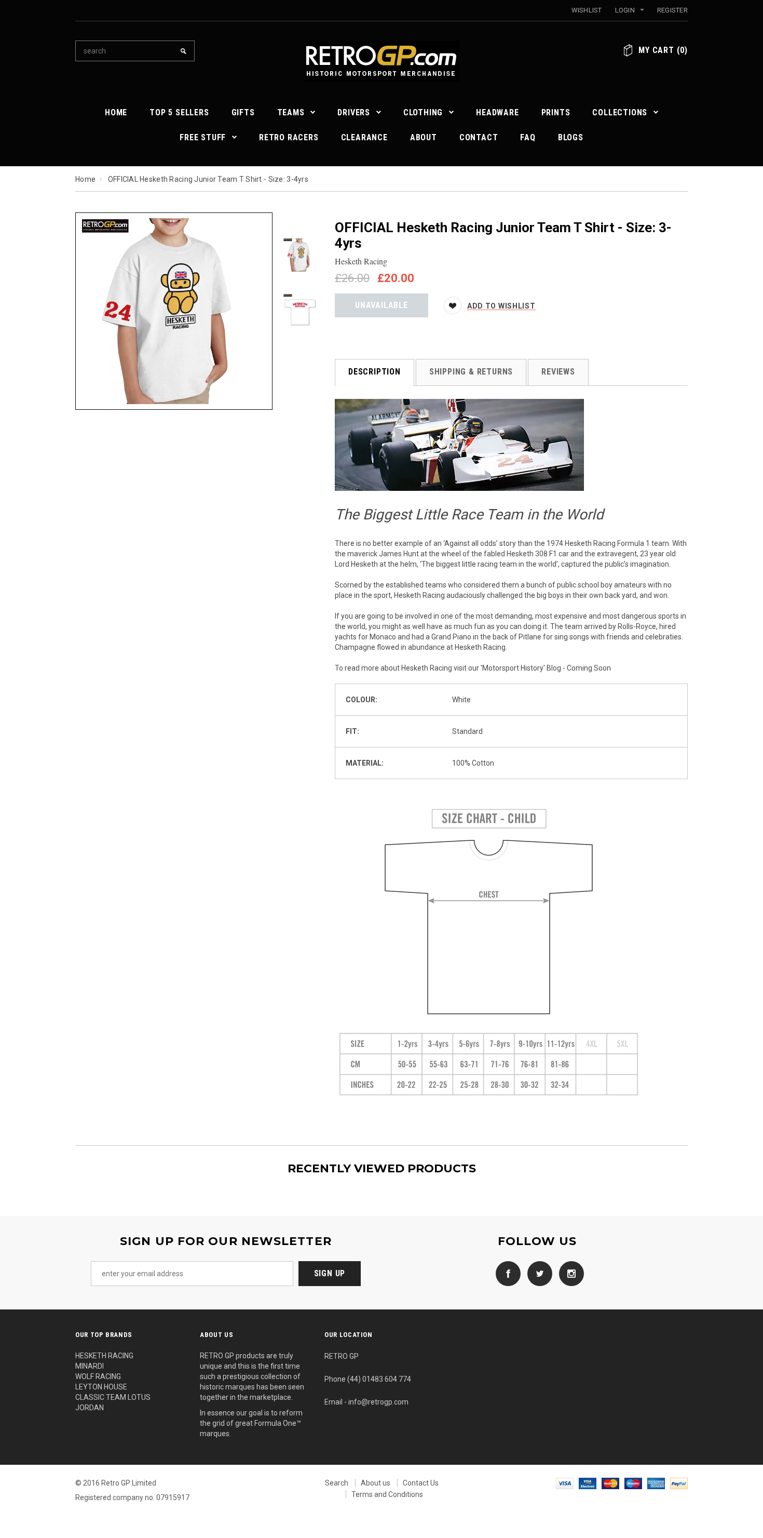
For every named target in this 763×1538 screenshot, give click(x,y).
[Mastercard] (610, 1483)
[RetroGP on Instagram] (569, 1273)
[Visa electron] (587, 1483)
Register (672, 10)
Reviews (558, 372)
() (663, 50)
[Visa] (565, 1483)
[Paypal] (679, 1483)
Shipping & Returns (471, 372)
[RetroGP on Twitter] (537, 1273)
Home (85, 179)
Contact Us (421, 1483)
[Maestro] (633, 1483)
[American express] (656, 1483)
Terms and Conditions (387, 1494)
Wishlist (586, 10)
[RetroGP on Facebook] (506, 1273)
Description (374, 372)
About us (375, 1483)
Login (625, 10)
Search (336, 1483)
